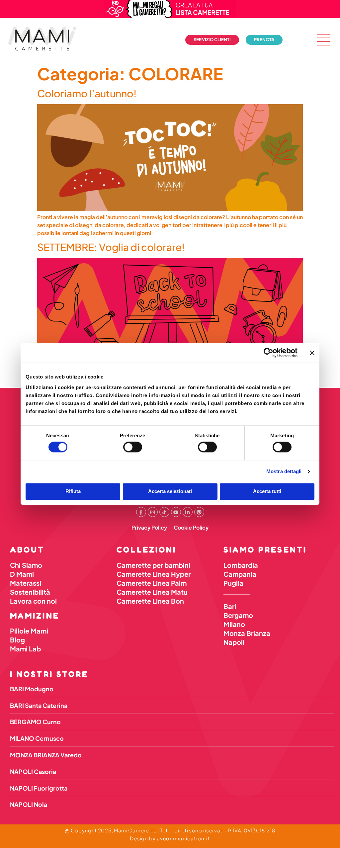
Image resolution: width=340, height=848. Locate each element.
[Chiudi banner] (312, 352)
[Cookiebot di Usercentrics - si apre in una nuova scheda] (268, 353)
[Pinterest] (199, 512)
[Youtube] (176, 512)
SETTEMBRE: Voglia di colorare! (111, 247)
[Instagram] (153, 512)
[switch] (132, 447)
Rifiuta (73, 491)
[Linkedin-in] (188, 512)
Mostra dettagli (284, 471)
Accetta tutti (267, 491)
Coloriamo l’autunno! (86, 93)
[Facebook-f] (141, 512)
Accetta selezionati (170, 491)
